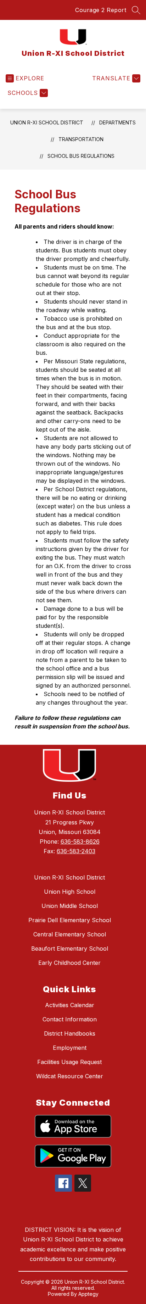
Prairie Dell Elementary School (69, 920)
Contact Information (70, 1019)
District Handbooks (69, 1033)
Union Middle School (69, 905)
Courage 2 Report (100, 10)
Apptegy (88, 1294)
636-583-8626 (80, 841)
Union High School (69, 891)
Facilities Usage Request (69, 1061)
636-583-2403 (76, 851)
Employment (69, 1047)
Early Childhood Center (69, 962)
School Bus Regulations (80, 156)
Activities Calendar (69, 1005)
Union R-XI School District (46, 122)
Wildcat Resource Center (69, 1076)
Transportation (80, 139)
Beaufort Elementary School (69, 948)
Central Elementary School (69, 934)
